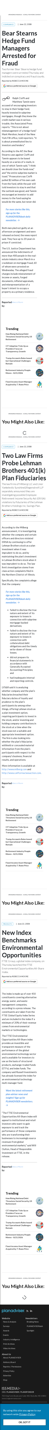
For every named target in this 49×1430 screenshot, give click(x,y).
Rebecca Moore (20, 81)
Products (7, 924)
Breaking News (33, 1322)
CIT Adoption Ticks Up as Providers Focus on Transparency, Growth (17, 349)
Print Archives (9, 1344)
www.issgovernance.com (11, 1398)
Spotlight (30, 1331)
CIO (3, 1392)
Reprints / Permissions (12, 1367)
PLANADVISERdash (35, 1326)
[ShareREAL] (6, 100)
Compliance (8, 24)
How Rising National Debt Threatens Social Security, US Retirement (19, 337)
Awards (6, 1331)
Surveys (6, 1326)
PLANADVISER (13, 1392)
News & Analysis (9, 1322)
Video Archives (9, 1348)
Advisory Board (9, 1362)
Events (6, 1335)
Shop (5, 1380)
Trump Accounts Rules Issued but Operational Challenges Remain (19, 361)
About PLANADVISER (12, 1358)
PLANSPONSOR (27, 1392)
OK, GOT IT (24, 1422)
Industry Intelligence (11, 1339)
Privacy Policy (27, 1414)
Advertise (7, 1375)
